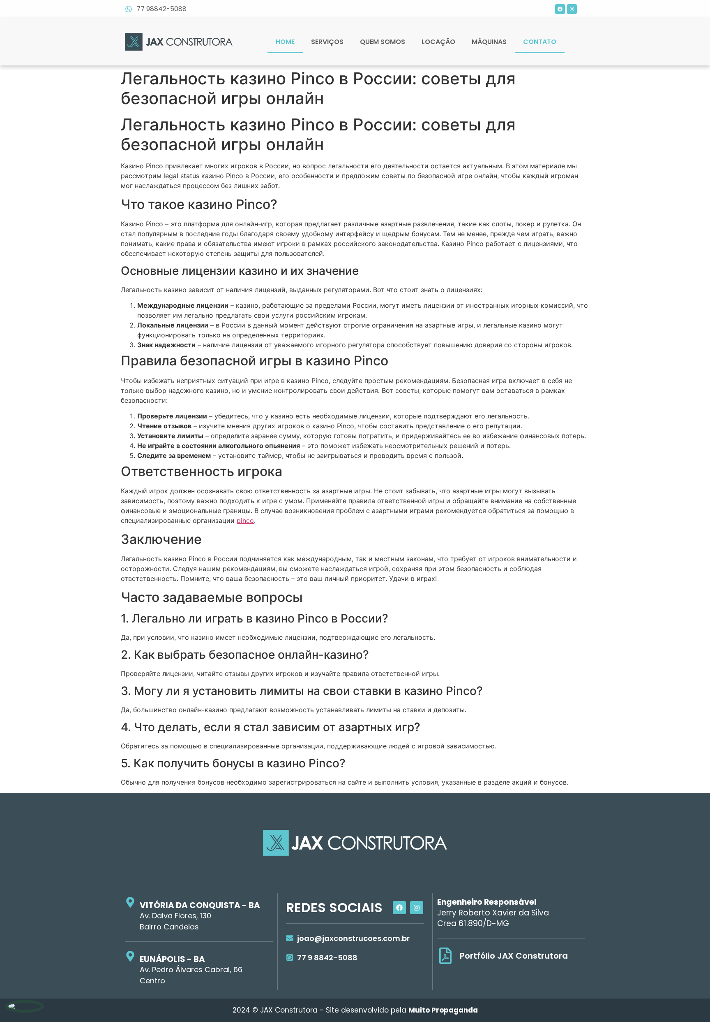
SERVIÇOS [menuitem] (327, 41)
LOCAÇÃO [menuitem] (438, 41)
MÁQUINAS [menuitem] (489, 41)
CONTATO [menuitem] (539, 41)
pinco (245, 520)
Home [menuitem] (285, 41)
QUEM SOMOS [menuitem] (382, 41)
